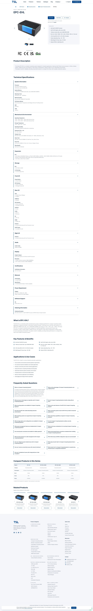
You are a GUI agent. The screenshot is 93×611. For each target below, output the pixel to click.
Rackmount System (35, 548)
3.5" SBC (33, 571)
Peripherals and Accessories (53, 596)
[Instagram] (20, 532)
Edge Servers (67, 549)
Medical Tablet (51, 569)
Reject (69, 607)
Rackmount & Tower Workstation (54, 559)
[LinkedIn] (14, 532)
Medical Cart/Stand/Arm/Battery (54, 571)
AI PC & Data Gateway (52, 563)
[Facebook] (18, 532)
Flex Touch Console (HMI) (36, 584)
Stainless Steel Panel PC (52, 586)
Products (31, 1)
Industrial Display (51, 589)
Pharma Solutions (68, 542)
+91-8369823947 (70, 561)
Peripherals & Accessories (53, 572)
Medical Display (51, 565)
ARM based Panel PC (52, 595)
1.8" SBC (33, 565)
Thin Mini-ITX (34, 572)
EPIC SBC (33, 569)
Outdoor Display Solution (53, 544)
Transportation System (35, 551)
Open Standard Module (52, 527)
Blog (52, 1)
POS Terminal (50, 591)
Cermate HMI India (69, 533)
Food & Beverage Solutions (70, 544)
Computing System (32, 6)
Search (69, 1)
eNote (49, 542)
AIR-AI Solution (34, 586)
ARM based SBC (34, 563)
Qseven (49, 533)
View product (19, 507)
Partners (39, 1)
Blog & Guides (68, 540)
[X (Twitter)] (16, 532)
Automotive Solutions (69, 546)
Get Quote (51, 17)
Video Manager (51, 574)
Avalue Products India (69, 535)
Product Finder (68, 553)
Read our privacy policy (28, 608)
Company (57, 1)
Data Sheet (58, 17)
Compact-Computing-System (45, 6)
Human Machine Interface (36, 557)
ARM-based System (35, 553)
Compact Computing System (37, 540)
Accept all (73, 607)
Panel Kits (50, 593)
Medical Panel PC (51, 567)
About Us (67, 526)
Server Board (50, 557)
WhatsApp (69, 562)
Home (24, 1)
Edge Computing (68, 547)
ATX (32, 578)
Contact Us (77, 1)
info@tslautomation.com (71, 559)
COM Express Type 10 (52, 536)
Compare (67, 17)
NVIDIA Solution (34, 525)
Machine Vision (68, 551)
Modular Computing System (37, 542)
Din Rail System (34, 549)
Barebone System (34, 546)
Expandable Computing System (37, 544)
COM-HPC (50, 525)
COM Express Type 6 (52, 529)
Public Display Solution (52, 540)
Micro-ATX (33, 576)
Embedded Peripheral (35, 580)
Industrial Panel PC (51, 584)
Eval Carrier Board (51, 531)
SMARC (49, 534)
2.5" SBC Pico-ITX (35, 567)
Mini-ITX (33, 574)
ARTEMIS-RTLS (34, 587)
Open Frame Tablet (51, 587)
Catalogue (45, 1)
